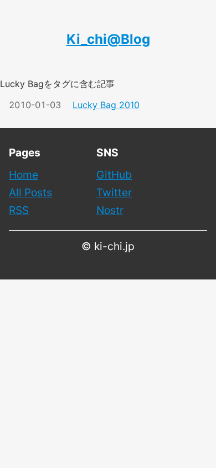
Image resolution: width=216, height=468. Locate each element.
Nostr (110, 210)
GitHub (114, 174)
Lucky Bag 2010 (106, 104)
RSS (19, 210)
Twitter (114, 192)
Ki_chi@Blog (108, 39)
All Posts (30, 192)
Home (23, 174)
